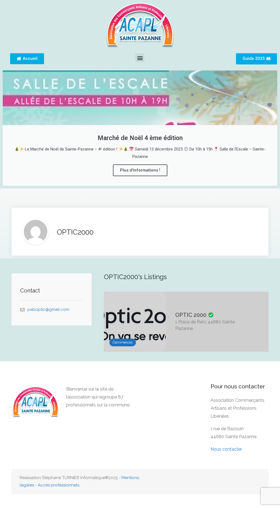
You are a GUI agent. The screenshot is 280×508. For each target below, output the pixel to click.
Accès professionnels (58, 485)
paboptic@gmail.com (48, 309)
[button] (139, 57)
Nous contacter (226, 449)
